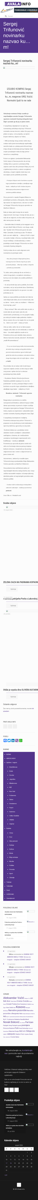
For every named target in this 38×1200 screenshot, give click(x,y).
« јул (5, 1175)
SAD (21, 1031)
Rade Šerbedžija (23, 1028)
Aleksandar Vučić (13, 997)
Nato (21, 1013)
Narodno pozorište (17, 1010)
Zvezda (12, 1037)
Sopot (11, 808)
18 (10, 1163)
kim (15, 1007)
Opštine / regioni (11, 762)
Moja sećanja (13, 857)
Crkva (11, 833)
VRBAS (11, 820)
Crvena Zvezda (23, 1001)
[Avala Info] (18, 4)
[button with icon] (5, 726)
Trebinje (8, 882)
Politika (11, 865)
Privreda (12, 869)
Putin (17, 1028)
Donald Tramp (11, 1004)
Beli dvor (6, 1001)
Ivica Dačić (9, 1007)
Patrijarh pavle (16, 1025)
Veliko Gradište (14, 816)
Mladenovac (13, 783)
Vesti (8, 890)
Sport (11, 873)
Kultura (11, 849)
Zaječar (11, 824)
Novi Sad (12, 791)
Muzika (11, 861)
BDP (31, 998)
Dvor (10, 837)
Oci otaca (22, 1022)
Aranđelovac (13, 767)
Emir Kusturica (22, 1004)
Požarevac (12, 795)
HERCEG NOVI (10, 758)
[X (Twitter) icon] (19, 1193)
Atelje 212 (27, 998)
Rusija (17, 1031)
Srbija (28, 1031)
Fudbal (29, 1004)
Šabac (11, 799)
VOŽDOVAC (10, 894)
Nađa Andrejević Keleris (29, 1013)
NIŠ (10, 787)
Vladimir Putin (19, 1034)
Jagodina (12, 779)
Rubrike (8, 828)
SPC (24, 1031)
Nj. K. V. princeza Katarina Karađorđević (16, 1019)
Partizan (29, 1022)
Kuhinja (11, 845)
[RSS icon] (21, 1193)
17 (6, 1163)
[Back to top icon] (19, 1185)
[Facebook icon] (17, 1193)
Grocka (11, 775)
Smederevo (13, 803)
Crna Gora (13, 1001)
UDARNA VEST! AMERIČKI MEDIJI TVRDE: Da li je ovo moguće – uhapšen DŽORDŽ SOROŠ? (20, 957)
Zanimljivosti (10, 898)
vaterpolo (11, 1034)
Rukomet (12, 1031)
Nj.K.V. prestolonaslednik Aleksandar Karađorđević (19, 1016)
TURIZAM (9, 886)
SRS (33, 1031)
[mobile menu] (35, 4)
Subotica (12, 812)
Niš (4, 1016)
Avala (11, 771)
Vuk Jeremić (6, 1037)
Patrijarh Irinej (7, 1025)
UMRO (5, 1034)
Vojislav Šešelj (28, 1034)
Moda (11, 853)
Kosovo (20, 1007)
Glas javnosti (13, 841)
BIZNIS (8, 754)
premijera (26, 1025)
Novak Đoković (11, 1022)
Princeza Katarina (8, 1028)
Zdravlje (11, 877)
